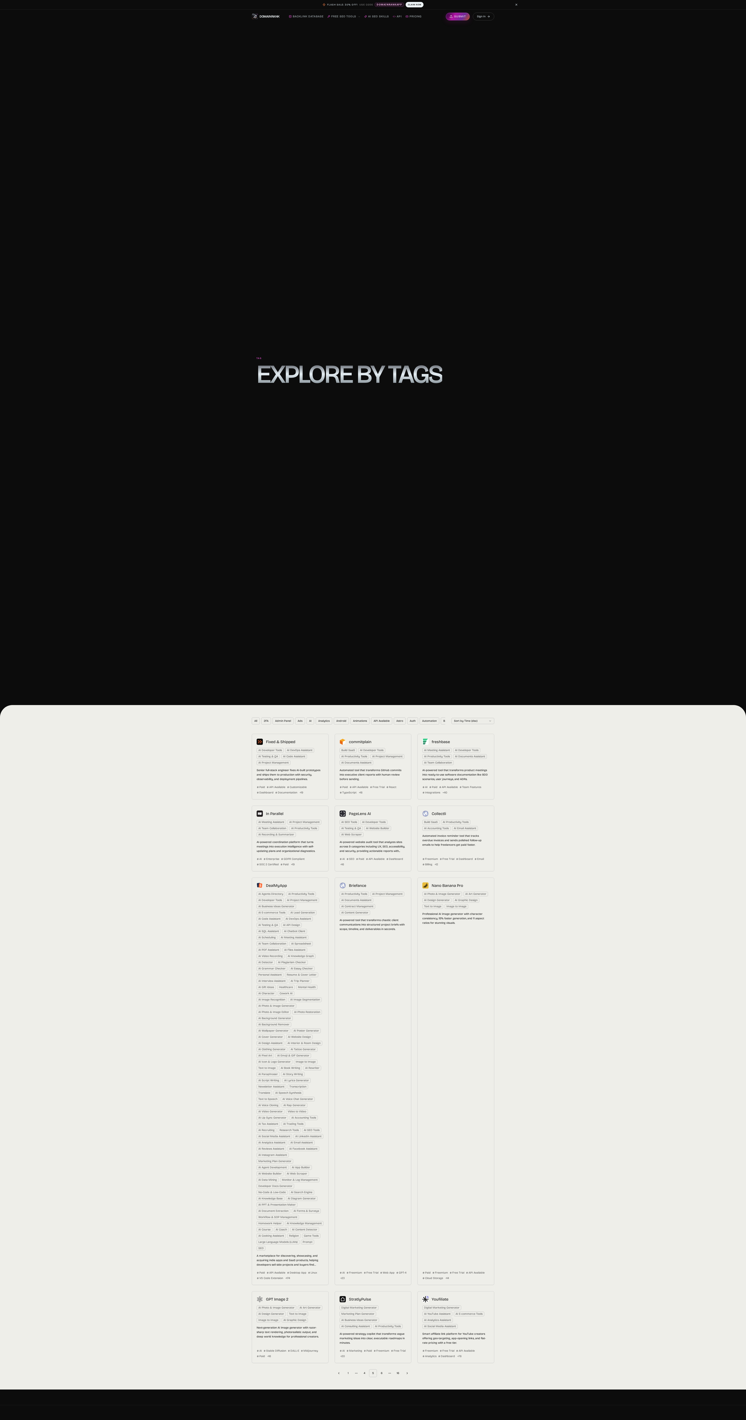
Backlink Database (308, 16)
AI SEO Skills (378, 16)
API (399, 16)
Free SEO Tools (343, 16)
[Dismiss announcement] (516, 4)
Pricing (416, 16)
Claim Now (414, 4)
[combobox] (472, 721)
